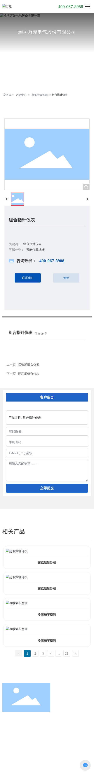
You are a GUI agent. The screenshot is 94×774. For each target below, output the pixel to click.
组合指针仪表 (32, 244)
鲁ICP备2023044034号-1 (47, 755)
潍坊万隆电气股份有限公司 (47, 32)
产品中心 (21, 95)
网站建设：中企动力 (61, 750)
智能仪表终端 (40, 95)
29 (66, 653)
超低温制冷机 (47, 562)
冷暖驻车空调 (47, 614)
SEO (85, 750)
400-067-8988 (70, 6)
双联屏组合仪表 (28, 374)
